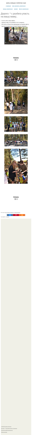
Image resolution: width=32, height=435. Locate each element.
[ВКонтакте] (10, 215)
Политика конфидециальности (7, 430)
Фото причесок (23, 9)
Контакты (3, 428)
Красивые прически (16, 3)
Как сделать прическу (19, 6)
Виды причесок (8, 9)
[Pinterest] (16, 215)
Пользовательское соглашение (11, 428)
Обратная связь (4, 432)
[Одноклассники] (22, 215)
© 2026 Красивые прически (6, 426)
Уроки (16, 9)
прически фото (17, 212)
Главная (8, 6)
